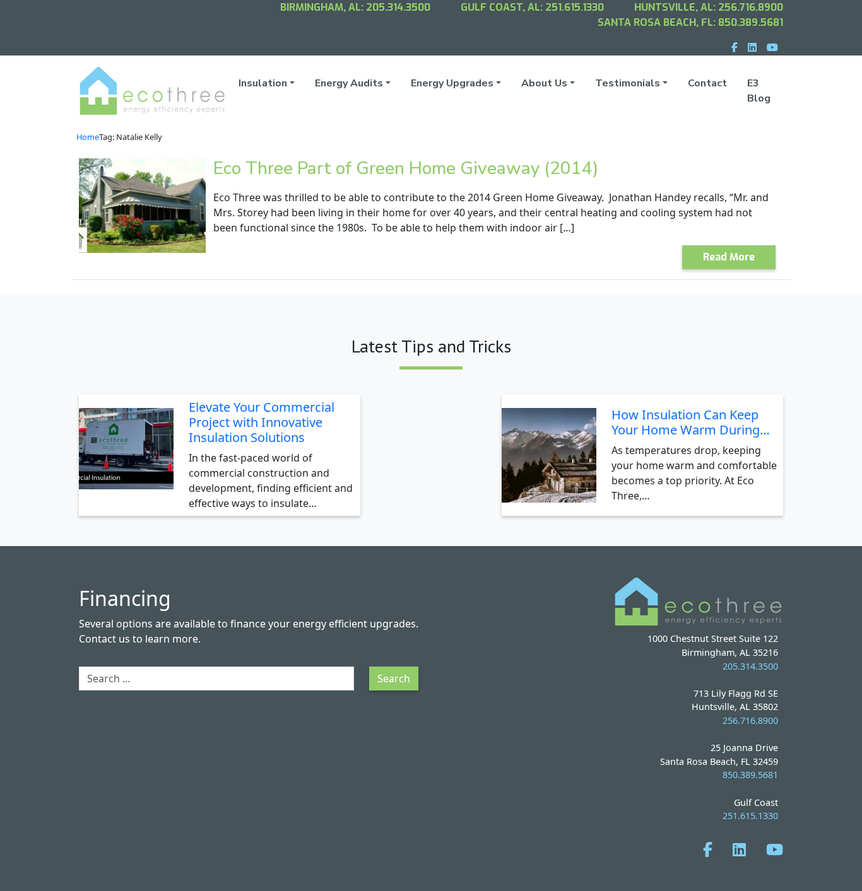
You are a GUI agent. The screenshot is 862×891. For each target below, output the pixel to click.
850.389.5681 (750, 22)
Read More (729, 257)
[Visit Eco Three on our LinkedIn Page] (739, 849)
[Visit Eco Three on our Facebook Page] (707, 849)
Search (393, 678)
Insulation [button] (263, 83)
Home (87, 137)
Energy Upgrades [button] (452, 83)
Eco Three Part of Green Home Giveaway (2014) (405, 168)
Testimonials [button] (627, 83)
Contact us (104, 639)
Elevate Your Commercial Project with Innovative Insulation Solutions (261, 422)
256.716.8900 (750, 7)
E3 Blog (758, 90)
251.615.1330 (574, 7)
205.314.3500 (398, 7)
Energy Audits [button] (349, 83)
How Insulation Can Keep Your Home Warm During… (690, 422)
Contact (707, 83)
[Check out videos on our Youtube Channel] (774, 849)
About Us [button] (544, 83)
